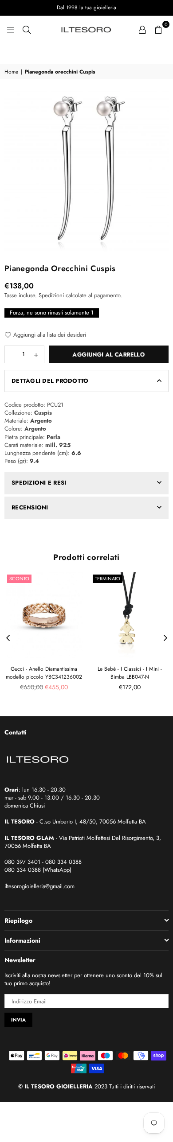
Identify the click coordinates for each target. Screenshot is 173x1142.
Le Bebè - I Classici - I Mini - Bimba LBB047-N (130, 673)
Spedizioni (51, 295)
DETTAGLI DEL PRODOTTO (50, 381)
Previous (8, 638)
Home (11, 72)
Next (165, 638)
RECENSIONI (30, 507)
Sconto (19, 578)
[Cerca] (27, 28)
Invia (18, 1019)
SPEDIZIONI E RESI (39, 482)
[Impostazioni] (142, 28)
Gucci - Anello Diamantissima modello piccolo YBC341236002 (44, 673)
